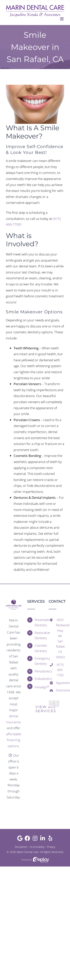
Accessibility (37, 847)
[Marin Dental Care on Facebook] (27, 839)
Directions (60, 690)
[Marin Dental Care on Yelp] (50, 839)
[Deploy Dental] (41, 859)
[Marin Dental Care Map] (54, 702)
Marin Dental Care (28, 852)
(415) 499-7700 (60, 669)
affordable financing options (13, 740)
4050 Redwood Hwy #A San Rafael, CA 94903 (60, 638)
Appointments (60, 683)
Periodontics (39, 671)
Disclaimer (21, 847)
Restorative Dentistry (39, 635)
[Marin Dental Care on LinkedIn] (42, 839)
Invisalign (39, 686)
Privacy (51, 847)
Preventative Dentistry (39, 622)
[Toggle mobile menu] (62, 19)
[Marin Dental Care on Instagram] (35, 839)
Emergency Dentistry (39, 661)
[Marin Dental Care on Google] (20, 839)
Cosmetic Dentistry (39, 648)
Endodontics (39, 679)
